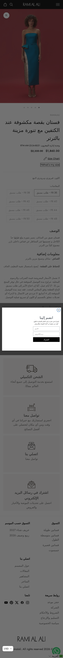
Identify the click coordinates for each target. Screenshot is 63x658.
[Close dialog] (58, 310)
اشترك (46, 339)
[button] (8, 648)
